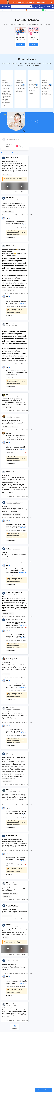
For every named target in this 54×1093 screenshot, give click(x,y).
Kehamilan (8, 246)
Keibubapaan (8, 158)
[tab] (3, 153)
